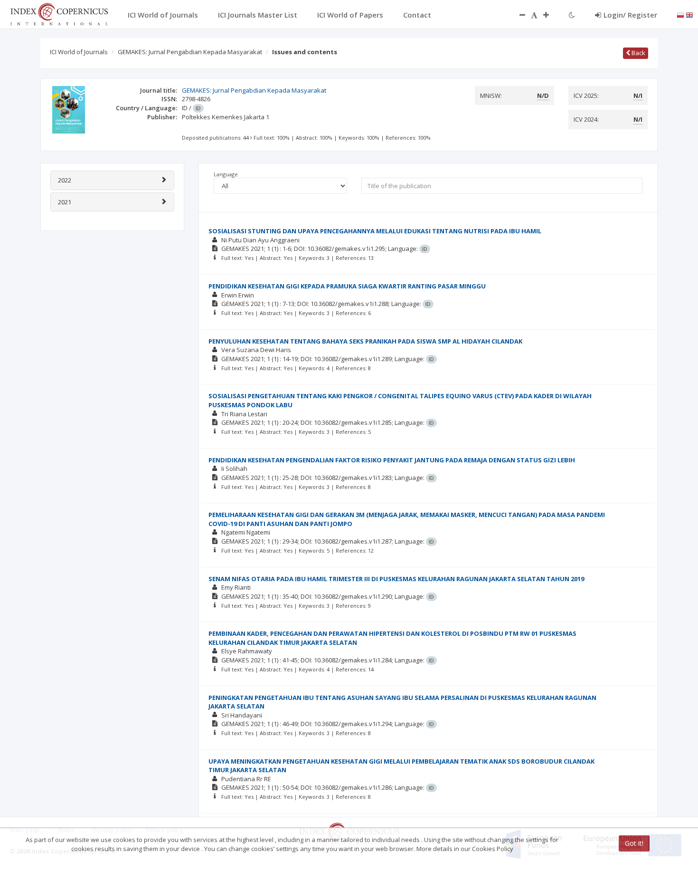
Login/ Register (630, 14)
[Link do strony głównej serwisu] (59, 13)
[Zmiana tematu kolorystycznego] (572, 14)
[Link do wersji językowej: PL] (680, 14)
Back (637, 52)
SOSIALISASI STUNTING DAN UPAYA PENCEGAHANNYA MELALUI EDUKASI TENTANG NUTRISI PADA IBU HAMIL (374, 231)
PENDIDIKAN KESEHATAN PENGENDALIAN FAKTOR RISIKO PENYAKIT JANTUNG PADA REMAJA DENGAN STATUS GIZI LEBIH (391, 460)
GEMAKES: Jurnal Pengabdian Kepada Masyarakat (190, 52)
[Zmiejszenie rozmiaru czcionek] (517, 14)
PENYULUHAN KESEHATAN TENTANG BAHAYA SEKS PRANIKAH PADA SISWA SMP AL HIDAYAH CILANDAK (365, 341)
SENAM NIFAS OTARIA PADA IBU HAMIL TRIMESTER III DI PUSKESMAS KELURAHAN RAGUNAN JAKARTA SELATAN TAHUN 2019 (396, 578)
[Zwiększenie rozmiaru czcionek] (551, 14)
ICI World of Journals (79, 52)
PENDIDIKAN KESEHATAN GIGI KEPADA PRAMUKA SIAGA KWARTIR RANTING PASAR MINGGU (347, 286)
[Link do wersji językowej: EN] (689, 14)
